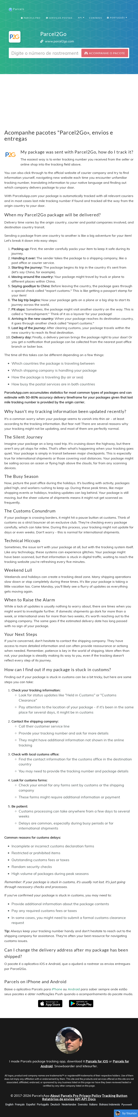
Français (20, 1104)
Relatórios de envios (58, 1099)
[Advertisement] (69, 99)
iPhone (57, 989)
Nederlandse (69, 1104)
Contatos (95, 18)
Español (30, 1104)
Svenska (83, 1104)
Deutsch (55, 1104)
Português (43, 1104)
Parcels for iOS (97, 1061)
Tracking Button (114, 1095)
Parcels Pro (32, 18)
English (9, 1104)
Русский (126, 1104)
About (55, 1095)
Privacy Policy (90, 1095)
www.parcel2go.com (59, 41)
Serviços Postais (60, 18)
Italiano (93, 1104)
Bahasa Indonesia (109, 1104)
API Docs (88, 1099)
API (78, 1099)
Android (74, 989)
